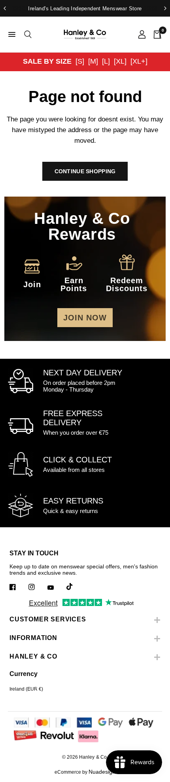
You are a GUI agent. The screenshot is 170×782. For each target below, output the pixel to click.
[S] (80, 61)
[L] (106, 61)
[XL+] (138, 61)
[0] (155, 34)
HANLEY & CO (33, 656)
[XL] (120, 61)
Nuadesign (102, 772)
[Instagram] (37, 587)
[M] (93, 61)
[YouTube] (56, 587)
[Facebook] (18, 587)
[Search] (26, 34)
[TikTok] (75, 586)
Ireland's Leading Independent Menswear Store (85, 8)
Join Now (85, 317)
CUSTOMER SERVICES (47, 619)
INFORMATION (33, 637)
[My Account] (141, 34)
